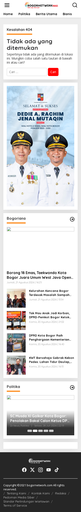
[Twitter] (32, 470)
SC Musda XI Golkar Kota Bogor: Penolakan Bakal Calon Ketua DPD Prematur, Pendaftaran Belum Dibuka (40, 418)
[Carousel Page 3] (40, 431)
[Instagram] (40, 470)
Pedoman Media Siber (18, 497)
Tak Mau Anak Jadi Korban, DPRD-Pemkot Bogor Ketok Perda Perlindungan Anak (49, 315)
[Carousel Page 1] (29, 431)
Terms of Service (15, 505)
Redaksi (60, 493)
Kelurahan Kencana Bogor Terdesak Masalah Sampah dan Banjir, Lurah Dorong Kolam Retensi (49, 293)
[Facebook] (24, 470)
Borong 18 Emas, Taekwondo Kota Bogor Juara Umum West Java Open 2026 (39, 275)
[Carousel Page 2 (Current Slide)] (35, 431)
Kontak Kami (41, 493)
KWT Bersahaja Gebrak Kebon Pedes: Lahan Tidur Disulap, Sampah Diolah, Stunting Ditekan (51, 360)
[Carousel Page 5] (51, 431)
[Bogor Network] (41, 5)
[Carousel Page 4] (46, 431)
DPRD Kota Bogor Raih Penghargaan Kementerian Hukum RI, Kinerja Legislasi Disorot (49, 337)
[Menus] (7, 5)
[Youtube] (49, 470)
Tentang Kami (16, 493)
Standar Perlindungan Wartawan (26, 501)
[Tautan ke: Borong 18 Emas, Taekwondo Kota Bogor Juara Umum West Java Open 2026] (40, 247)
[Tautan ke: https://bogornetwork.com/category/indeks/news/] (72, 387)
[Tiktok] (57, 470)
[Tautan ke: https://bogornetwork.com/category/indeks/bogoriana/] (72, 219)
